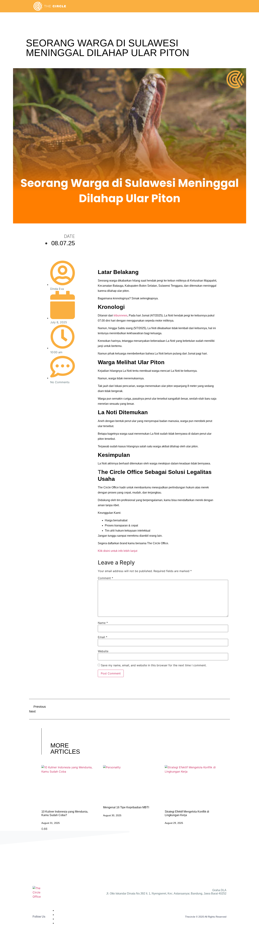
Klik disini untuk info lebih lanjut (117, 550)
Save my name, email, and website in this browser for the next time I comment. (153, 665)
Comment (105, 578)
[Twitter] (52, 397)
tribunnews (120, 315)
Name (103, 622)
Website (103, 651)
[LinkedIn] (52, 403)
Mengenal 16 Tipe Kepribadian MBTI (126, 807)
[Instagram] (52, 408)
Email (102, 637)
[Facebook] (52, 391)
